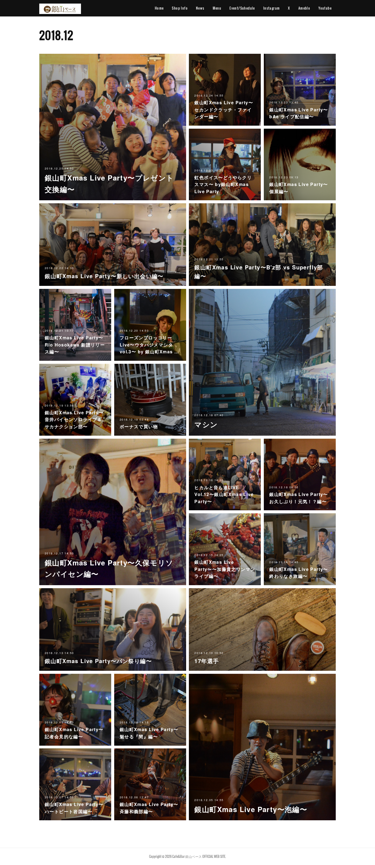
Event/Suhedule (242, 8)
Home (159, 8)
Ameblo (304, 8)
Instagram (271, 8)
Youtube (325, 8)
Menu (217, 8)
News (200, 8)
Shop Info (180, 8)
